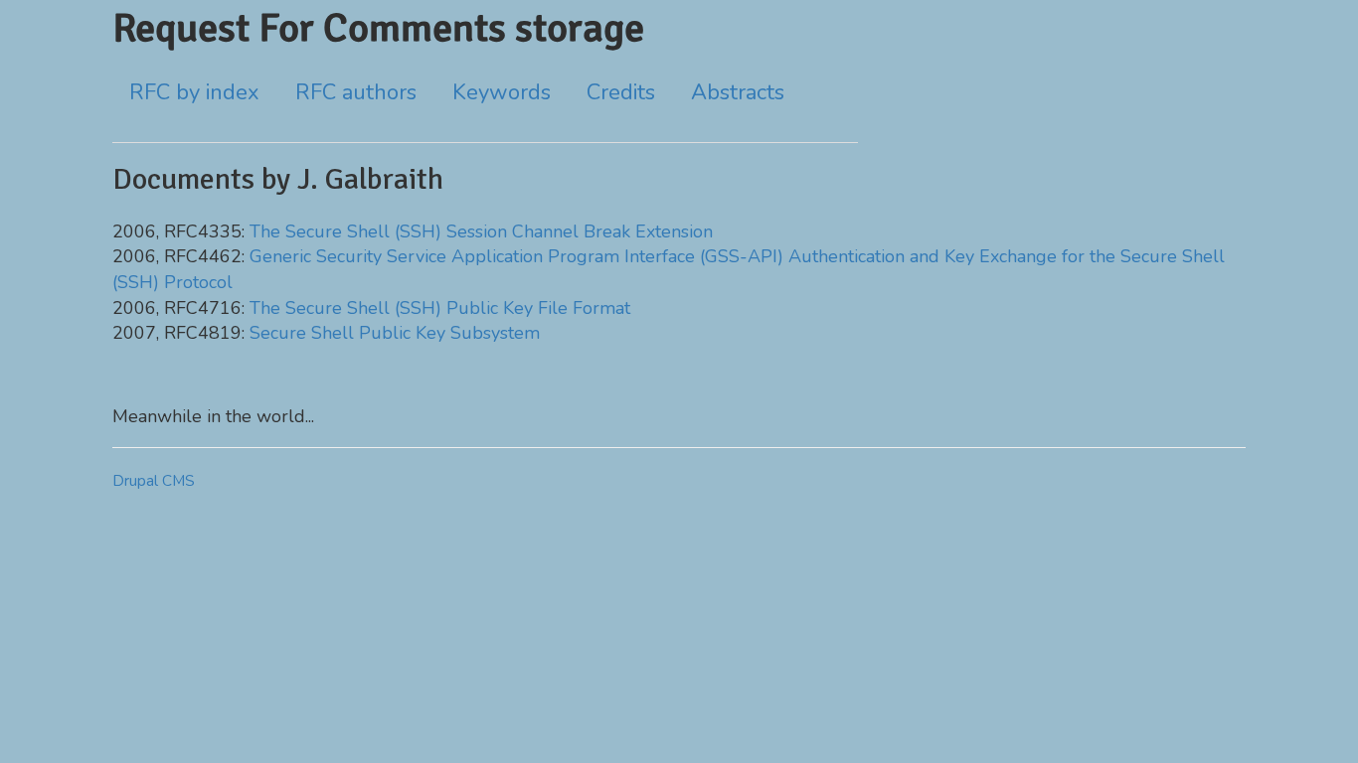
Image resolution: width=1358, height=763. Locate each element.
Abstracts (737, 92)
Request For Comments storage (378, 28)
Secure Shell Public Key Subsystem (395, 333)
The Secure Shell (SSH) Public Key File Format (440, 308)
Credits (621, 92)
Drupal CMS (153, 481)
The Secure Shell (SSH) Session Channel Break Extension (481, 231)
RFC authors (356, 92)
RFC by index (194, 92)
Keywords (501, 92)
